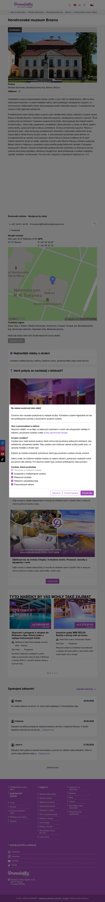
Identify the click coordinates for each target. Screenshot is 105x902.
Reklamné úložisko (23, 477)
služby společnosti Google (55, 432)
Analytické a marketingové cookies (30, 473)
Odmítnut (56, 492)
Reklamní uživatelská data (26, 480)
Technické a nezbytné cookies (27, 470)
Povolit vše (87, 492)
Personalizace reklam (24, 484)
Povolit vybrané (71, 492)
